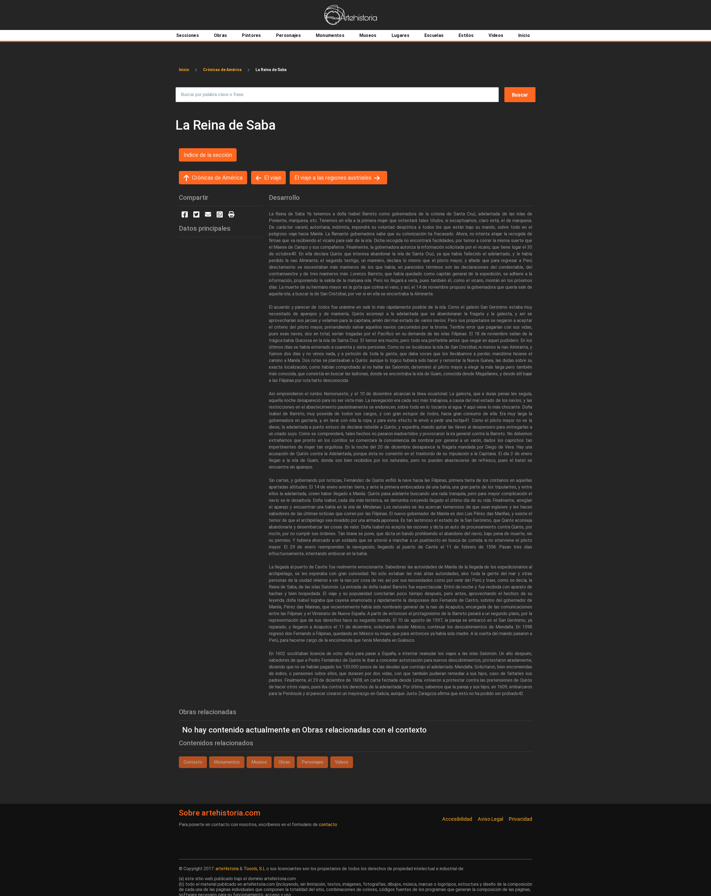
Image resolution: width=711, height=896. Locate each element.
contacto (328, 824)
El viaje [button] (272, 177)
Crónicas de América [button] (217, 177)
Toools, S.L (254, 868)
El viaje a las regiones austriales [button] (332, 177)
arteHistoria (227, 868)
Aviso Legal (490, 819)
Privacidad (520, 819)
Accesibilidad (457, 819)
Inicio (184, 69)
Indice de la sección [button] (208, 155)
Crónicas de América (222, 69)
